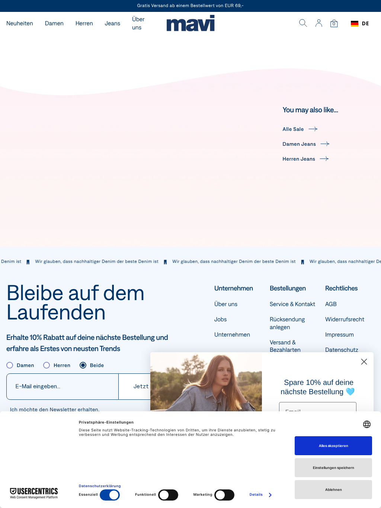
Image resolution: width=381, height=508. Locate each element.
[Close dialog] (364, 361)
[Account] (319, 24)
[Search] (303, 24)
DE (365, 23)
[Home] (190, 24)
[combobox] (360, 23)
